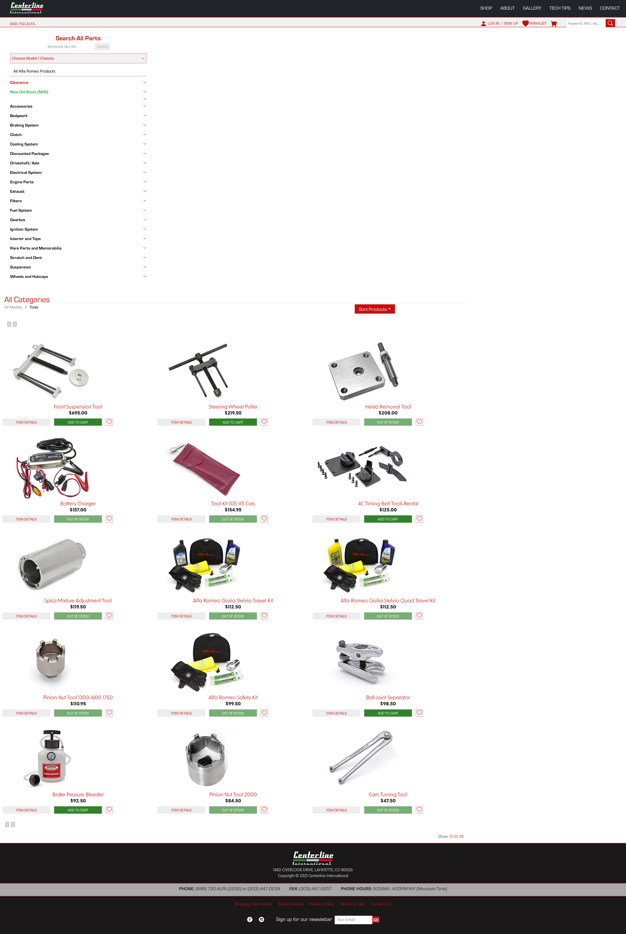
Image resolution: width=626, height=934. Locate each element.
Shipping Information (253, 904)
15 (451, 837)
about (507, 8)
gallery (532, 8)
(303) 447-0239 (264, 888)
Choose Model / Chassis (33, 58)
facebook (249, 919)
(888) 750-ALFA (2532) (218, 888)
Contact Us (381, 904)
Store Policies (291, 904)
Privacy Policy (321, 904)
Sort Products (373, 309)
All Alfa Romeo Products (34, 71)
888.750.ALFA (22, 23)
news (585, 8)
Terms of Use (352, 904)
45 (461, 837)
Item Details (26, 422)
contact (610, 8)
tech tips (560, 8)
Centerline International (31, 7)
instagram (261, 919)
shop (486, 8)
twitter (255, 919)
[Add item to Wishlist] (109, 421)
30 (456, 837)
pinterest (267, 919)
